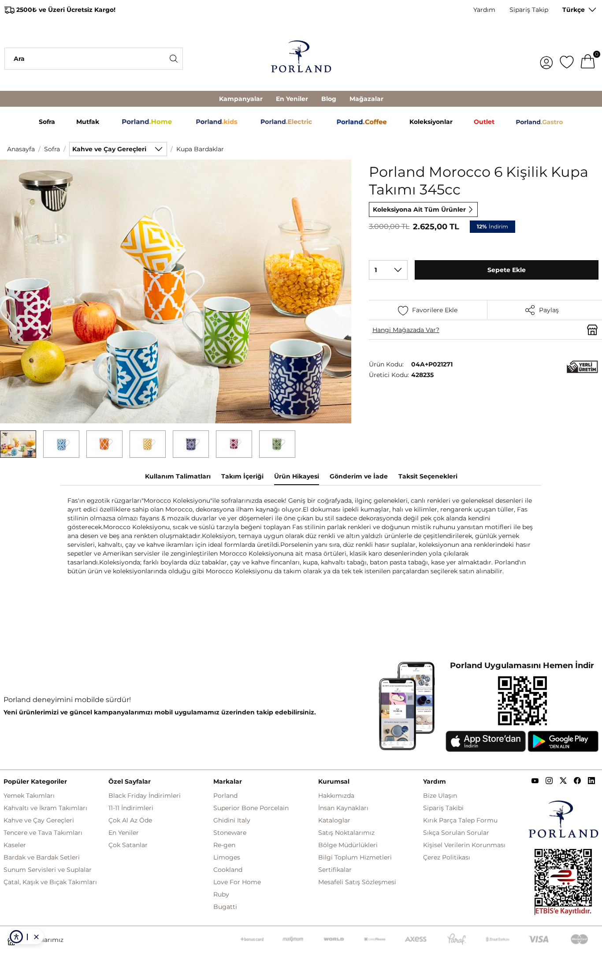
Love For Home (237, 882)
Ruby (221, 894)
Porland (225, 796)
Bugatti (225, 907)
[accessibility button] (16, 936)
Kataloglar (334, 820)
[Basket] (588, 58)
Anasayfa (21, 149)
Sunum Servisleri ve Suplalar (48, 870)
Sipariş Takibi (443, 808)
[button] (18, 444)
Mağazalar (366, 99)
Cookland (227, 870)
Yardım (484, 10)
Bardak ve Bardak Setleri (42, 857)
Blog (328, 99)
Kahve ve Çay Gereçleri (39, 820)
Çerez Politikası (446, 857)
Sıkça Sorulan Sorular (456, 833)
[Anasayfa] (301, 59)
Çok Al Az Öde (130, 820)
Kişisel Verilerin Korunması (464, 845)
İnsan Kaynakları (343, 808)
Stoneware (229, 833)
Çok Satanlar (128, 845)
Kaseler (15, 845)
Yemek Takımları (29, 796)
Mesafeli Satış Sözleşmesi (357, 882)
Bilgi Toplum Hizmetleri (355, 857)
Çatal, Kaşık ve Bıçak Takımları (50, 882)
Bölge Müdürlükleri (348, 845)
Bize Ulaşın (440, 796)
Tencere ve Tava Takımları (43, 833)
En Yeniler (292, 99)
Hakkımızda (336, 796)
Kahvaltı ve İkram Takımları (45, 808)
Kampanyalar (241, 99)
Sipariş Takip (528, 10)
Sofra (52, 149)
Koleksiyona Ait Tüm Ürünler (419, 209)
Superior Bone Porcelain (251, 808)
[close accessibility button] (36, 936)
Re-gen (224, 845)
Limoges (226, 857)
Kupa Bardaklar (200, 149)
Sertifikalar (335, 870)
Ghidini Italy (231, 820)
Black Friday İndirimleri (144, 796)
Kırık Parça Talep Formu (460, 820)
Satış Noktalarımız (346, 833)
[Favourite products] (566, 58)
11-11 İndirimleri (130, 808)
